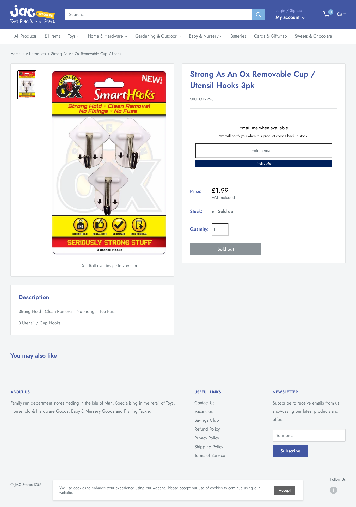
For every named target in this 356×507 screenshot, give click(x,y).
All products (36, 54)
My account (288, 17)
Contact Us (204, 403)
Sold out (225, 249)
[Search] (258, 14)
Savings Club (206, 420)
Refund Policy (207, 429)
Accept (285, 490)
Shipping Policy (208, 447)
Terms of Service (209, 455)
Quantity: (199, 229)
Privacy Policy (206, 438)
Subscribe (290, 451)
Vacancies (203, 411)
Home (15, 54)
